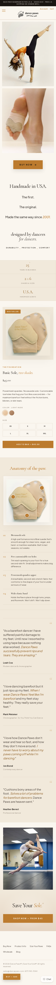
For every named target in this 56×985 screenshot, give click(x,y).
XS (11, 426)
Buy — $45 (11, 977)
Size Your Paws (36, 946)
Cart (52, 9)
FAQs (48, 946)
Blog (18, 952)
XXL (44, 433)
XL (28, 433)
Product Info (20, 946)
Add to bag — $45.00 (27, 444)
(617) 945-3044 (31, 971)
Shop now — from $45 (28, 918)
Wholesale (8, 952)
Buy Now (28, 164)
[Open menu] (4, 10)
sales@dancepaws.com (13, 971)
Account (44, 9)
